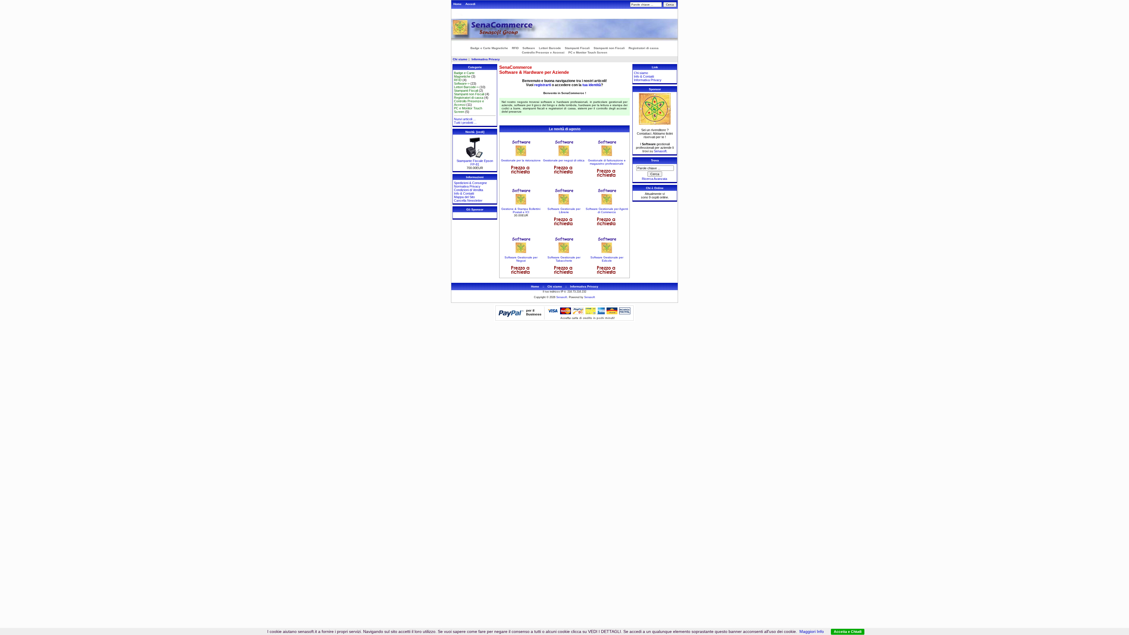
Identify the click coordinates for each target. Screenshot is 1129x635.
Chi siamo (460, 59)
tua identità (591, 85)
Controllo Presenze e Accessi (543, 52)
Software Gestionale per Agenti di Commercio (607, 210)
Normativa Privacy (467, 186)
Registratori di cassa (644, 48)
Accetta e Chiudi (847, 632)
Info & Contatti (464, 193)
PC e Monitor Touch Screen (587, 52)
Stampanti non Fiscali (609, 48)
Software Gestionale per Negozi (521, 259)
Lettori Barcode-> (466, 87)
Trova (655, 160)
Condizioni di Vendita (468, 190)
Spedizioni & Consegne (470, 183)
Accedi (470, 4)
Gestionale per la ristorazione (521, 160)
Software (528, 48)
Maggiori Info (811, 631)
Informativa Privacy (486, 59)
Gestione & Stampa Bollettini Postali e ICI (520, 210)
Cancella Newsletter (468, 200)
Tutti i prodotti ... (465, 122)
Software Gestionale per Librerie (563, 210)
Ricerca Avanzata (654, 179)
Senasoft (660, 151)
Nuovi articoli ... (465, 119)
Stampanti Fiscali (577, 48)
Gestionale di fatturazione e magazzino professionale (607, 162)
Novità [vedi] (474, 131)
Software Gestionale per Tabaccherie (563, 259)
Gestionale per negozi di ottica (563, 160)
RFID (515, 48)
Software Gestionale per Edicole (606, 259)
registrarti (542, 85)
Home (457, 4)
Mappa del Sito (464, 197)
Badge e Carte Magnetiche (489, 48)
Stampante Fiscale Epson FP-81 (475, 162)
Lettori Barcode (550, 48)
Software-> (462, 83)
